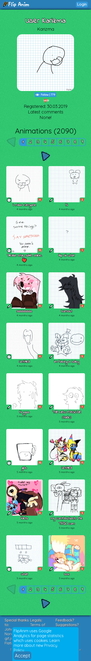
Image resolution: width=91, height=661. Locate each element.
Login (82, 4)
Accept (22, 656)
